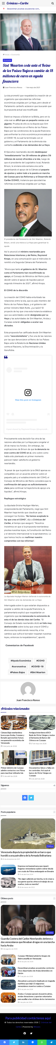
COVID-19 (38, 666)
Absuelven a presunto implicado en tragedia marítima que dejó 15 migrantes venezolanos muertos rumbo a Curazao (36, 983)
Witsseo (37, 1027)
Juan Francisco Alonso (13, 87)
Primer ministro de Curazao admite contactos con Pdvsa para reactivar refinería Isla (13, 770)
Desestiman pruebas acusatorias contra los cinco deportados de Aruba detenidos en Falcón (36, 970)
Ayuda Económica (21, 660)
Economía (15, 54)
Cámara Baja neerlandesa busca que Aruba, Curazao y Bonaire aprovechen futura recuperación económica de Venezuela (12, 737)
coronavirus (19, 666)
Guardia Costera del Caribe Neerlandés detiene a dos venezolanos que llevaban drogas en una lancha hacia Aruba (28, 942)
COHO (41, 660)
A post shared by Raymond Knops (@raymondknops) (29, 429)
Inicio (6, 54)
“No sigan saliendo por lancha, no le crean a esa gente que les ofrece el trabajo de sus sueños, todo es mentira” (36, 881)
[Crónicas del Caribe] (18, 3)
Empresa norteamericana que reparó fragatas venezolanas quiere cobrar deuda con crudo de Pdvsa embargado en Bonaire (36, 868)
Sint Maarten (38, 672)
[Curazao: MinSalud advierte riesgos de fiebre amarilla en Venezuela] (8, 960)
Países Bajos (18, 672)
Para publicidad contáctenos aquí (28, 1018)
